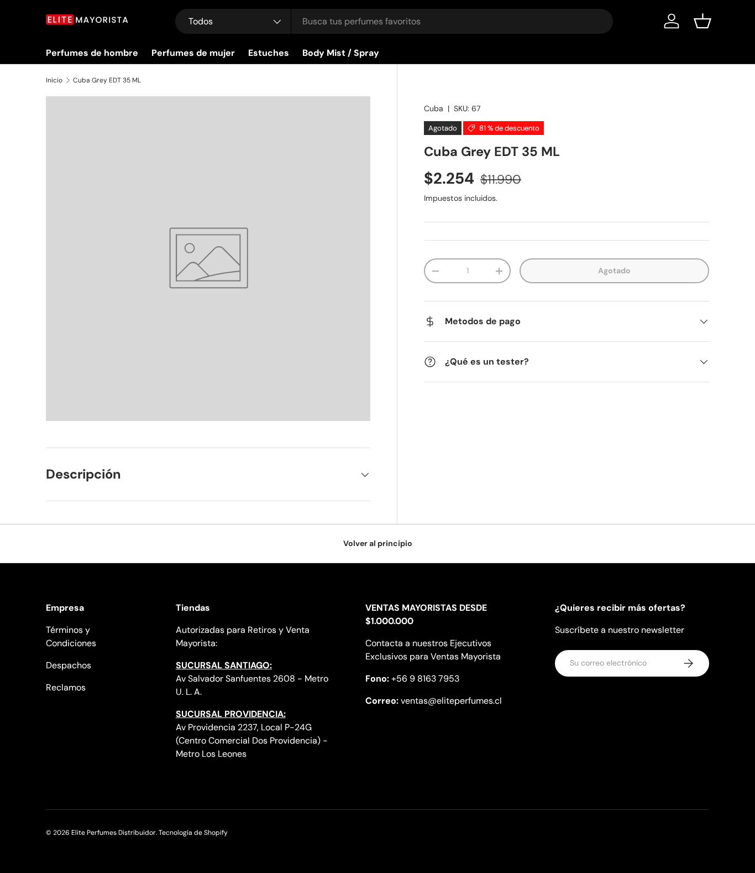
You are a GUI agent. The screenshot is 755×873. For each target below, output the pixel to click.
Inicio (54, 80)
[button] (702, 21)
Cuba (433, 108)
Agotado (614, 271)
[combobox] (394, 21)
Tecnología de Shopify (193, 832)
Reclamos (66, 687)
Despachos (68, 665)
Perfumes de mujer (193, 53)
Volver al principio (377, 543)
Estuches (268, 53)
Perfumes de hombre (92, 53)
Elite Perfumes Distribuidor (113, 832)
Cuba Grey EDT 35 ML (107, 80)
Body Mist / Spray (340, 53)
